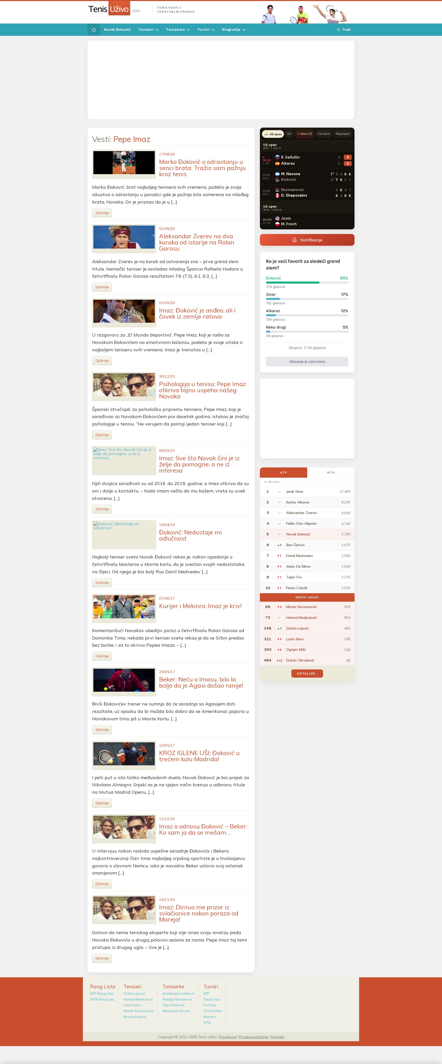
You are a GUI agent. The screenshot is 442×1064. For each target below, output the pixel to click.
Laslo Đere (132, 1005)
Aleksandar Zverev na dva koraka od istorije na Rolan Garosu (196, 242)
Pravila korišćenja (254, 1036)
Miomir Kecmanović (138, 1011)
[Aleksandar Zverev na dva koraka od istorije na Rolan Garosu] (124, 238)
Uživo (306, 134)
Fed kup (209, 1005)
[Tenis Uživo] (117, 8)
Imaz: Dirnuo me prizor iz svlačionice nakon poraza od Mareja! (198, 913)
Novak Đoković (117, 29)
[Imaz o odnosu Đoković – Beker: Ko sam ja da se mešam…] (124, 828)
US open (276, 134)
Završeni (324, 134)
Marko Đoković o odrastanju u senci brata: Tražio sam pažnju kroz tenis (202, 168)
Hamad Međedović (138, 999)
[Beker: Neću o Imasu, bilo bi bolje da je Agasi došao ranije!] (124, 681)
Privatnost (228, 1036)
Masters (209, 1017)
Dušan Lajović (134, 993)
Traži (346, 29)
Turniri (203, 29)
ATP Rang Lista (101, 993)
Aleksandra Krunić (176, 1011)
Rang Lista (102, 986)
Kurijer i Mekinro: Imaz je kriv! (200, 606)
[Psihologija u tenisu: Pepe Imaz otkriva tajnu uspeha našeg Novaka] (124, 386)
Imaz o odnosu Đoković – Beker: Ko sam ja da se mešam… (203, 829)
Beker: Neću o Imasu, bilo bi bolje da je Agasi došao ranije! (201, 682)
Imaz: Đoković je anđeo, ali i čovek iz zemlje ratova (197, 313)
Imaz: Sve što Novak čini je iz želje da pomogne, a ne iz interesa (199, 464)
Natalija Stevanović (177, 999)
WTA (331, 472)
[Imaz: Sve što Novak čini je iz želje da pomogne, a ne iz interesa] (124, 460)
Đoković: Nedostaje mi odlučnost (190, 535)
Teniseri (146, 29)
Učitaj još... (307, 673)
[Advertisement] (221, 80)
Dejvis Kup (211, 999)
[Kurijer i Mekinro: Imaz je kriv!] (124, 608)
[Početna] (93, 30)
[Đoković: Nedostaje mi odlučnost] (124, 534)
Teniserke (175, 29)
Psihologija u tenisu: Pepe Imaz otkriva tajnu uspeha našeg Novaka (202, 390)
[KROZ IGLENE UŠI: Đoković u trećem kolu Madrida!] (124, 755)
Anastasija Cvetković (178, 993)
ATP (283, 472)
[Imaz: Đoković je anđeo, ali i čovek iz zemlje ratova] (124, 312)
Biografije (231, 29)
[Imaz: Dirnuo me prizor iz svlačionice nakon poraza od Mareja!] (124, 909)
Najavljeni (343, 134)
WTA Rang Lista (102, 999)
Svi (289, 134)
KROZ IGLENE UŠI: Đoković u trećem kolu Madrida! (199, 756)
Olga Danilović (173, 1005)
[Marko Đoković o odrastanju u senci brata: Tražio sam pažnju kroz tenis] (124, 164)
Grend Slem (212, 1011)
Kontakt (277, 1036)
